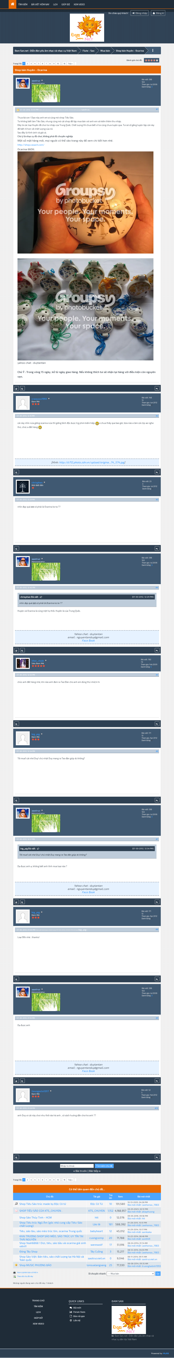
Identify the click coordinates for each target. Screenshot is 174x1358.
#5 (157, 675)
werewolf (96, 1244)
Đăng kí (159, 13)
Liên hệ (76, 1320)
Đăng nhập (141, 13)
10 (58, 63)
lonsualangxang (96, 1265)
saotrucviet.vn (96, 1258)
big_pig (36, 734)
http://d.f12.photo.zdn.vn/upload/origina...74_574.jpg (91, 462)
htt (96, 1217)
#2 (157, 416)
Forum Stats (79, 1312)
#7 (157, 839)
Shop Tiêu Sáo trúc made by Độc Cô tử (42, 1203)
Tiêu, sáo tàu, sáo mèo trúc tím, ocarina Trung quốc (50, 1231)
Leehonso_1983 (150, 1204)
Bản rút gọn (79, 1316)
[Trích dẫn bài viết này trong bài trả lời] (157, 388)
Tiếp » (70, 63)
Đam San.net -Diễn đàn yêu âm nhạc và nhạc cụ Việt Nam (46, 50)
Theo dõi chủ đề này (25, 1276)
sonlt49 (146, 1238)
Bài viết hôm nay (40, 4)
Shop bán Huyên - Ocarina (130, 50)
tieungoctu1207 (40, 1091)
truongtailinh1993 (151, 1266)
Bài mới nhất (134, 1204)
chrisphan (37, 482)
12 (110, 1231)
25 (110, 1265)
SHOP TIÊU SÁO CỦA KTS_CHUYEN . (40, 1210)
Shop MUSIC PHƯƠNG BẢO (35, 1265)
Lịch (55, 4)
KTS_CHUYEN (96, 1210)
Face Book (88, 640)
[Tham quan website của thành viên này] (16, 388)
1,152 (110, 1210)
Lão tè (96, 1224)
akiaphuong (148, 1211)
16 (64, 63)
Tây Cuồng (96, 1251)
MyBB (166, 1353)
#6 (157, 751)
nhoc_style (38, 660)
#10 (156, 1108)
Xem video (79, 4)
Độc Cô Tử (96, 1203)
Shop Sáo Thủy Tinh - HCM (35, 1217)
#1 (157, 109)
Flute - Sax (88, 50)
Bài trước (81, 1170)
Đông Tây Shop (28, 1251)
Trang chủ (38, 1300)
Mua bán (105, 50)
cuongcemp (96, 1237)
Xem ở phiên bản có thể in (27, 1272)
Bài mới (77, 1308)
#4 (157, 587)
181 (110, 1224)
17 (110, 1244)
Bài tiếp (93, 1170)
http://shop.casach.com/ (31, 144)
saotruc (85, 109)
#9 (157, 1018)
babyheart (96, 1231)
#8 (157, 929)
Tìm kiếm (22, 4)
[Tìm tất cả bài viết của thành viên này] (22, 388)
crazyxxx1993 (39, 398)
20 (110, 1237)
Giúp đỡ (66, 4)
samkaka (147, 1232)
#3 (157, 499)
